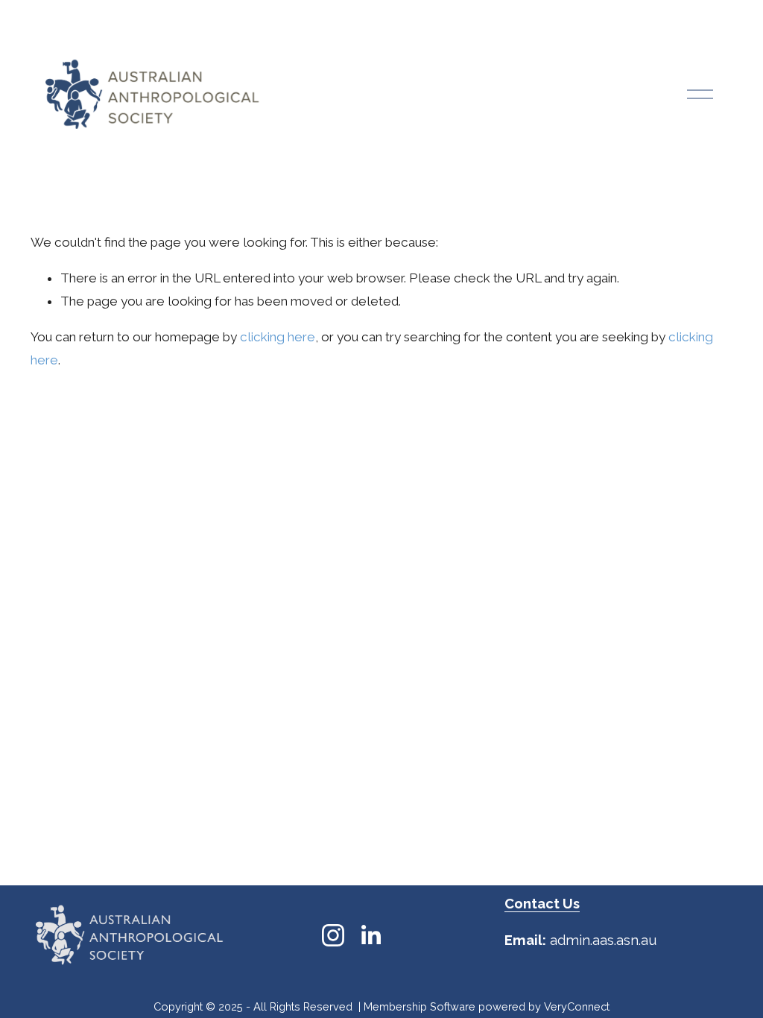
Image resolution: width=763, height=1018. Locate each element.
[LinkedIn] (370, 935)
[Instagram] (333, 935)
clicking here (277, 336)
